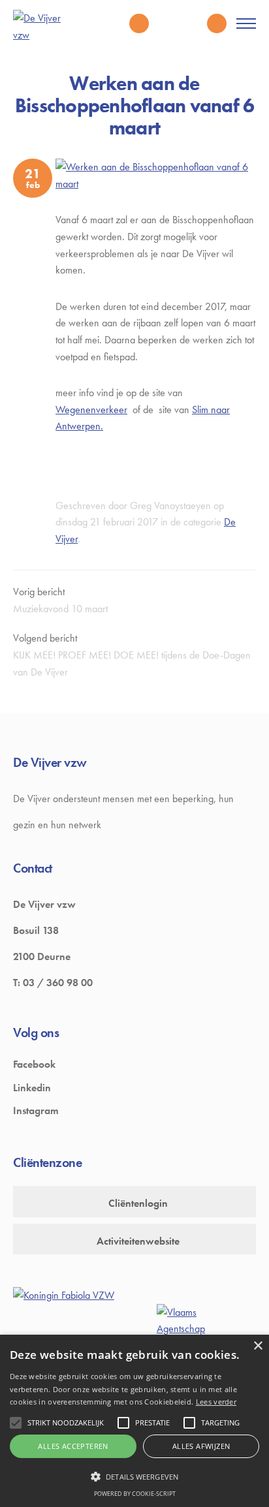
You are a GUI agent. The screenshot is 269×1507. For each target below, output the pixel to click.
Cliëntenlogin (138, 1203)
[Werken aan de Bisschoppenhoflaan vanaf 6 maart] (155, 175)
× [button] (257, 1346)
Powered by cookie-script (135, 1493)
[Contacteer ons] (217, 23)
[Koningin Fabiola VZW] (63, 1295)
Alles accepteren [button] (73, 1446)
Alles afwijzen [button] (201, 1446)
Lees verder (216, 1401)
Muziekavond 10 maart (60, 608)
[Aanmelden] (191, 23)
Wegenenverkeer (91, 409)
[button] (134, 1476)
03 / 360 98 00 (58, 982)
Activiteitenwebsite (138, 1241)
